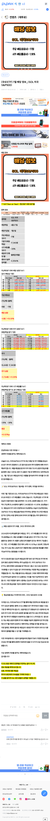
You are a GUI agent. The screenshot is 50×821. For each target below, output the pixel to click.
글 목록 (14, 707)
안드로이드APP (7, 794)
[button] (18, 69)
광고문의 (33, 794)
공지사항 (21, 794)
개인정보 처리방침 (21, 789)
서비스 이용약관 (7, 789)
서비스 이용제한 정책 (36, 789)
